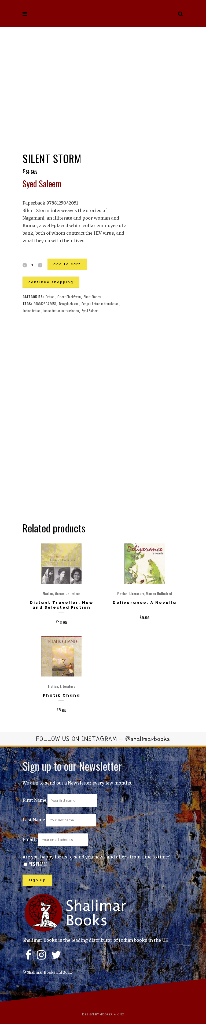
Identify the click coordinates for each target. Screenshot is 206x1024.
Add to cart (67, 264)
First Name (34, 800)
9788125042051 (45, 303)
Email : (30, 839)
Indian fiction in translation (61, 310)
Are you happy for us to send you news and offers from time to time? (96, 857)
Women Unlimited (67, 593)
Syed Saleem (90, 310)
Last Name (34, 819)
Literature (136, 593)
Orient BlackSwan (69, 296)
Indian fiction (32, 310)
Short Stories (92, 296)
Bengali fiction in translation (100, 303)
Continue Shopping (50, 282)
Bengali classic (69, 303)
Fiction (50, 296)
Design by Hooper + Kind (103, 1014)
